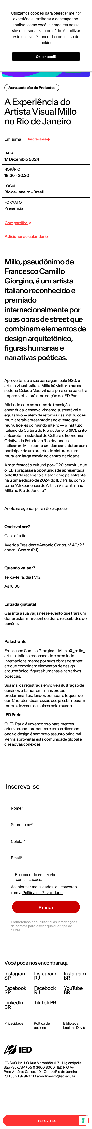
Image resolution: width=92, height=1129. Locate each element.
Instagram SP (15, 975)
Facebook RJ (45, 990)
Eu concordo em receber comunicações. (36, 877)
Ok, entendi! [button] (46, 57)
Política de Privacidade (42, 893)
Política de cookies (42, 1025)
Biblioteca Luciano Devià (74, 1025)
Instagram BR (75, 975)
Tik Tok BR (45, 1002)
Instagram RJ (45, 975)
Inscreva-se (46, 1120)
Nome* (17, 808)
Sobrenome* (22, 825)
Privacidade (13, 1023)
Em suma (12, 139)
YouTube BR (73, 990)
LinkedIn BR (13, 1004)
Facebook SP (15, 990)
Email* (16, 858)
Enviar (46, 907)
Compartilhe (16, 222)
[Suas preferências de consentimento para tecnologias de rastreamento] (83, 1120)
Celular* (18, 841)
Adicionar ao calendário (26, 236)
